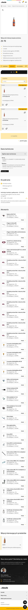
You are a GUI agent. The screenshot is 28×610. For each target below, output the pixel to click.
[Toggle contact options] (25, 602)
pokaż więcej (3, 171)
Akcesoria (12, 66)
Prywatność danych (5, 604)
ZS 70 (4, 545)
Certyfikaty (5, 188)
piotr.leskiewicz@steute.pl (9, 581)
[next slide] (26, 6)
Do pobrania (5, 66)
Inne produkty (20, 66)
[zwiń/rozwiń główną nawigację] (19, 2)
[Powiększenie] (14, 21)
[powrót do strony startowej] (3, 2)
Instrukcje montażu (7, 183)
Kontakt (2, 592)
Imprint (2, 602)
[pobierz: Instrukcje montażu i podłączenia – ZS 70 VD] (26, 198)
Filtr (15, 72)
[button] (14, 154)
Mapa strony (3, 595)
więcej (22, 220)
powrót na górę (23, 140)
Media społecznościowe (6, 598)
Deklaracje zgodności (7, 186)
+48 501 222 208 (7, 579)
